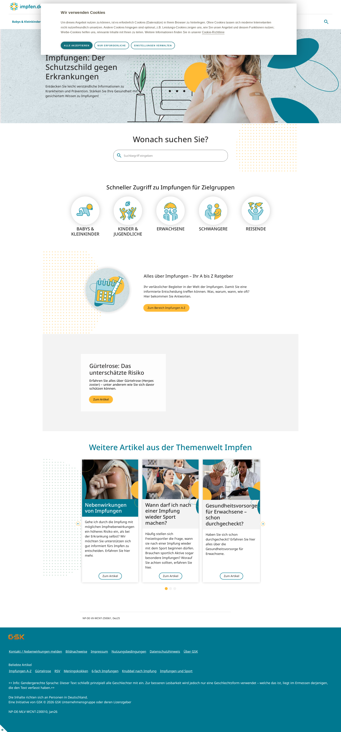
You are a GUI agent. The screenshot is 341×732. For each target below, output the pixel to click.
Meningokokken (76, 671)
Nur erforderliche (112, 45)
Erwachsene (171, 228)
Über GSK (191, 651)
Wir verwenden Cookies (83, 12)
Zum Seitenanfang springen (327, 706)
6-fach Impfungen (105, 671)
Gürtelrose (43, 671)
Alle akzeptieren (76, 45)
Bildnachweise (76, 651)
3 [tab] (174, 588)
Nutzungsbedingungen (129, 651)
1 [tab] (166, 588)
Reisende (256, 228)
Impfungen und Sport (176, 671)
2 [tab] (170, 588)
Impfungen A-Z (20, 671)
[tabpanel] (110, 521)
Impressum (99, 651)
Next (263, 524)
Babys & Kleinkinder (26, 21)
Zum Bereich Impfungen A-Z (166, 308)
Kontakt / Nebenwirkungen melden (35, 651)
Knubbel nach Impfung (139, 671)
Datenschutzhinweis (165, 651)
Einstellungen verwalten (153, 45)
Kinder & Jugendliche (128, 231)
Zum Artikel (101, 399)
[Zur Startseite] (26, 6)
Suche (326, 21)
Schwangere (213, 228)
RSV (57, 671)
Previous (78, 524)
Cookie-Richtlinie (213, 32)
